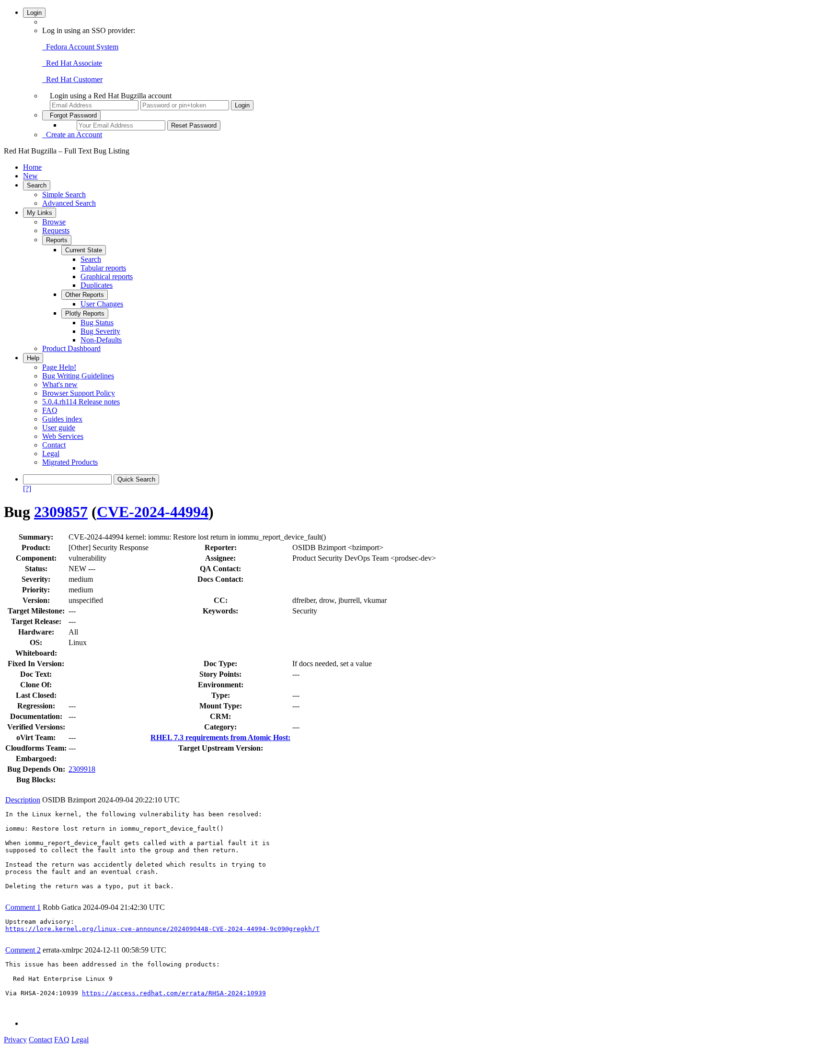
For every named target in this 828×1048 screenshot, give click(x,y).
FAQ (50, 410)
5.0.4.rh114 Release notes (81, 402)
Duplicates (96, 285)
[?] (27, 488)
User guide (58, 428)
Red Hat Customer (72, 79)
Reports (57, 240)
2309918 (82, 769)
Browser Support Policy (78, 393)
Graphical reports (106, 276)
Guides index (62, 419)
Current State (83, 250)
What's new (60, 384)
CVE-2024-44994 (152, 511)
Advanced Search (69, 203)
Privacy (15, 1040)
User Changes (101, 304)
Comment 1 (23, 907)
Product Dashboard (71, 348)
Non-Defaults (101, 340)
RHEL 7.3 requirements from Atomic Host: (220, 737)
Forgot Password (71, 115)
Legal (50, 453)
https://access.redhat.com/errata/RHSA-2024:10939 (174, 993)
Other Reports (84, 294)
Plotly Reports (84, 313)
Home (32, 167)
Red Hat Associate (72, 63)
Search (36, 185)
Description (22, 800)
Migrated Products (70, 462)
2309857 (61, 511)
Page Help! (59, 367)
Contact (54, 445)
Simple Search (64, 194)
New (30, 176)
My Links (39, 212)
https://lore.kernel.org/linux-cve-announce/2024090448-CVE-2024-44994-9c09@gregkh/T (162, 928)
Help (33, 358)
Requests (55, 230)
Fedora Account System (80, 47)
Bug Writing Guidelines (78, 376)
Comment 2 (23, 950)
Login (34, 12)
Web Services (62, 436)
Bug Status (97, 322)
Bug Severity (100, 331)
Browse (54, 222)
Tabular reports (103, 268)
